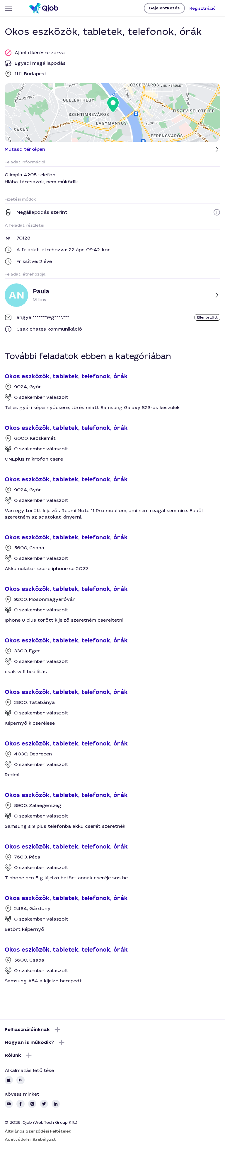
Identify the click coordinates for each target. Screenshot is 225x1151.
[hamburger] (8, 8)
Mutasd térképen (25, 149)
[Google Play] (20, 1080)
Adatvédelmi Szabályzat (30, 1139)
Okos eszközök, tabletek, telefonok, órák (66, 376)
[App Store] (9, 1080)
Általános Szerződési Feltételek (38, 1131)
